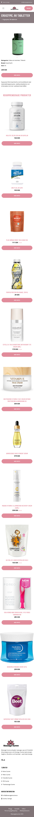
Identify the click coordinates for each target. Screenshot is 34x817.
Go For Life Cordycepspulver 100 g (17, 560)
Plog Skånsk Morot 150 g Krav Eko (17, 240)
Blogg (10, 809)
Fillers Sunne (6, 775)
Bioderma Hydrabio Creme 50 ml (17, 667)
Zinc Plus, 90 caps (17, 188)
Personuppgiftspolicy (11, 811)
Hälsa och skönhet (14, 60)
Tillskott (22, 60)
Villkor (24, 809)
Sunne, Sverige (6, 2)
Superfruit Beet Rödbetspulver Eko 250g (17, 719)
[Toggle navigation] (3, 8)
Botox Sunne (6, 771)
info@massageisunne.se (26, 2)
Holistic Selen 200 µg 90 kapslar (17, 135)
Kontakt (17, 809)
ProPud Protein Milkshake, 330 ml (17, 292)
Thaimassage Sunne (9, 784)
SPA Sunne (6, 781)
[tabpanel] (17, 40)
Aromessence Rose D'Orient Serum (17, 453)
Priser (29, 8)
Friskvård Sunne (7, 778)
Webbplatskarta (24, 811)
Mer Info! (17, 75)
